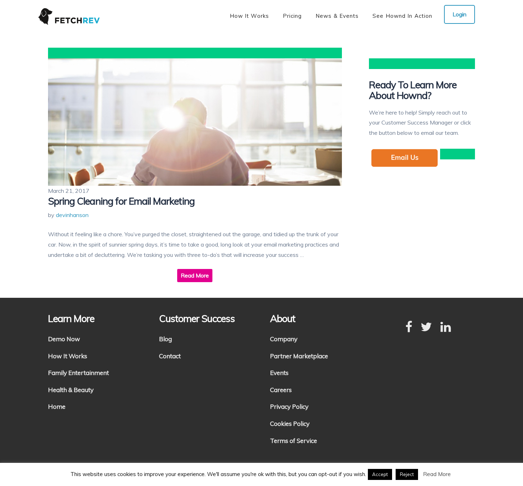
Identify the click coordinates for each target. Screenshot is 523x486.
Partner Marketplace (299, 356)
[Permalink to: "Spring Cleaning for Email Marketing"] (195, 122)
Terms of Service (293, 440)
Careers (281, 389)
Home (56, 406)
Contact (170, 356)
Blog (165, 339)
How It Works (67, 356)
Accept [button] (380, 474)
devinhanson (72, 214)
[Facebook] (408, 327)
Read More (195, 275)
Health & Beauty (71, 389)
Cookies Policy (290, 423)
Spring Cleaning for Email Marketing (121, 201)
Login (459, 14)
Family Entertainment (78, 372)
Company (283, 339)
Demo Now (64, 339)
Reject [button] (407, 474)
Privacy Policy (289, 406)
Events (279, 372)
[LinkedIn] (445, 327)
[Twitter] (426, 327)
